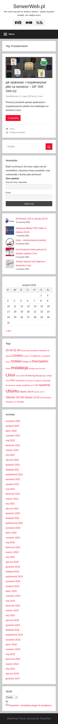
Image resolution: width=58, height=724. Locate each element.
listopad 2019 (12, 571)
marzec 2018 (12, 664)
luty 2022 (10, 455)
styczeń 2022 (12, 460)
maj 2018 (10, 654)
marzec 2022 (12, 450)
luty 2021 (10, 503)
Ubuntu (12, 391)
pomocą (29, 381)
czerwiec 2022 (13, 435)
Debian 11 (26, 361)
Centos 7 (26, 356)
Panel (7, 381)
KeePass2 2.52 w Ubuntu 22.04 (31, 218)
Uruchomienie (45, 398)
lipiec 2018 (11, 644)
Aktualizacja (25, 350)
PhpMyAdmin (20, 381)
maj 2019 (10, 601)
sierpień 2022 (12, 426)
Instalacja (19, 367)
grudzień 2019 (13, 567)
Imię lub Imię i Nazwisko (16, 182)
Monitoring (30, 375)
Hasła (8, 368)
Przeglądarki (37, 381)
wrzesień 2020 (13, 528)
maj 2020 (10, 542)
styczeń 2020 (12, 562)
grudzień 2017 (13, 678)
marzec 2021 (12, 499)
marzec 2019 (12, 610)
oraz (49, 375)
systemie (44, 385)
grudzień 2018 (13, 625)
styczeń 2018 (12, 673)
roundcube (46, 381)
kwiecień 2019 (13, 605)
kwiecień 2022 (13, 445)
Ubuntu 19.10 (39, 392)
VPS (14, 402)
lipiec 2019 (11, 591)
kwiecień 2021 (13, 494)
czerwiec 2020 (13, 537)
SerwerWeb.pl (29, 6)
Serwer (19, 385)
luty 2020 (10, 557)
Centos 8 (35, 356)
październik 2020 (14, 523)
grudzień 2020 (13, 513)
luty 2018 (10, 669)
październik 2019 (14, 576)
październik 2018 (14, 635)
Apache (9, 356)
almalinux (34, 350)
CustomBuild (45, 356)
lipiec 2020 (11, 533)
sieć (32, 385)
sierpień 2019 (12, 586)
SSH (36, 385)
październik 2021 (14, 474)
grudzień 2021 (13, 465)
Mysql (38, 375)
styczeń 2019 (12, 620)
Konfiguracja (33, 369)
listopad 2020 (12, 518)
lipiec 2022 (11, 431)
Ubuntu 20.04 (15, 397)
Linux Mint (20, 376)
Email (8, 192)
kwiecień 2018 (13, 659)
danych (8, 362)
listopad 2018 (12, 630)
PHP (12, 380)
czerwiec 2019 (13, 596)
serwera (26, 385)
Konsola (42, 369)
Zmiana (20, 402)
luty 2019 (10, 615)
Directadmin (40, 361)
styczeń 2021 (12, 508)
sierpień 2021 (12, 484)
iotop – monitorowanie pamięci (31, 240)
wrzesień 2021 (13, 479)
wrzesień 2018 (13, 639)
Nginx (44, 376)
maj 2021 (10, 489)
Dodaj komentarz (17, 132)
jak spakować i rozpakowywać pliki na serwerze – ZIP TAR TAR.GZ (26, 87)
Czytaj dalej (13, 118)
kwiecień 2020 (13, 547)
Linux (40, 96)
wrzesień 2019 (13, 581)
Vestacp (9, 402)
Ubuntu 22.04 (32, 397)
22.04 (16, 350)
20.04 (9, 350)
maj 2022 (10, 440)
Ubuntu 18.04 (26, 391)
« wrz (8, 331)
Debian (16, 361)
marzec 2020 (12, 552)
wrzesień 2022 (13, 421)
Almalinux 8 (44, 350)
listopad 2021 (12, 469)
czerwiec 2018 (13, 649)
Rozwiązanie (11, 385)
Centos (17, 355)
